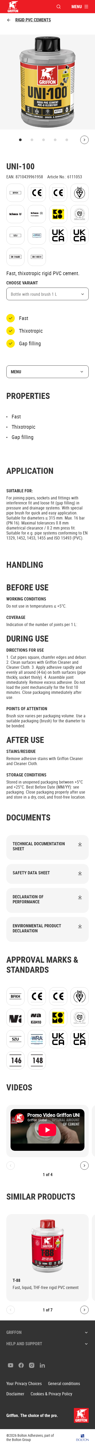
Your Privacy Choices (24, 1383)
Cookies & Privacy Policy (51, 1393)
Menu (16, 372)
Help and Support (24, 1344)
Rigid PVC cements (33, 19)
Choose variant (22, 283)
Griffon (14, 1332)
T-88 (16, 1280)
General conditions (64, 1383)
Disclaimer (15, 1393)
